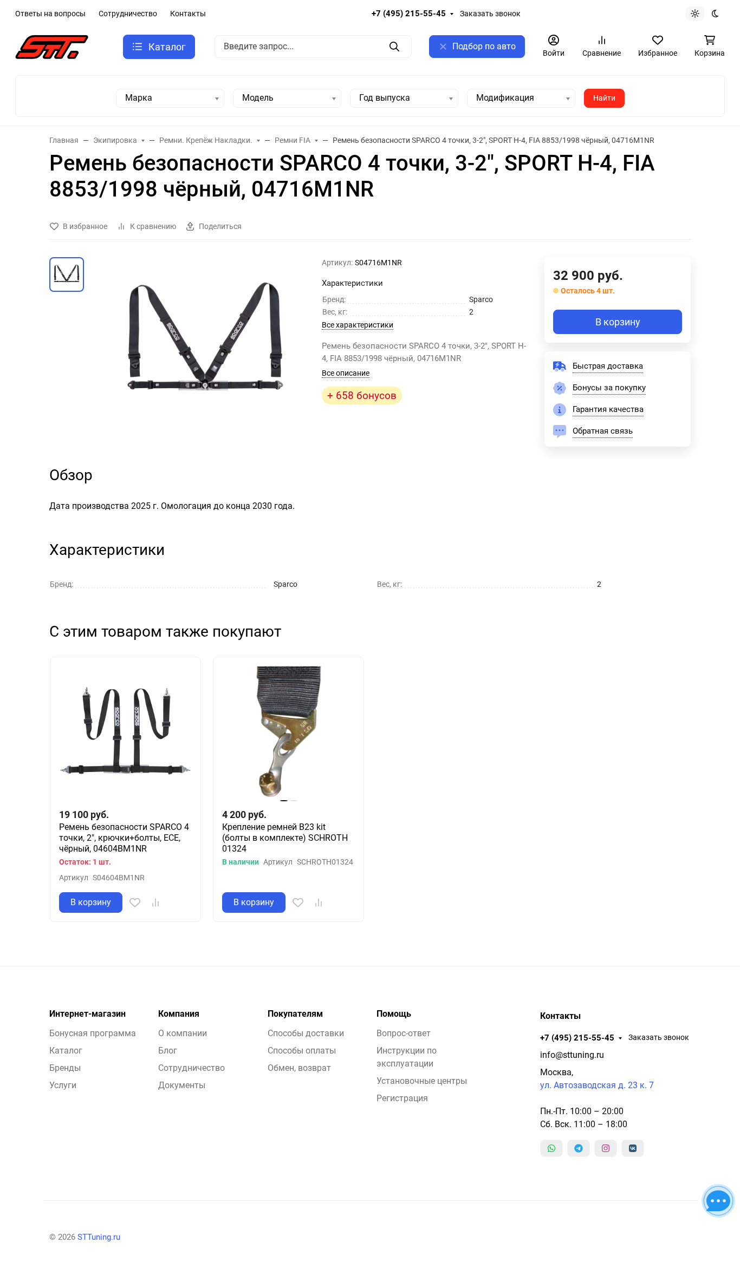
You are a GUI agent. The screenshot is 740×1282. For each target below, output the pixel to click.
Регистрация (402, 1098)
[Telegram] (578, 1148)
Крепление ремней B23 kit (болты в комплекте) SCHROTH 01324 (285, 838)
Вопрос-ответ (404, 1033)
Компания (178, 1014)
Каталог (65, 1050)
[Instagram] (605, 1148)
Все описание (345, 373)
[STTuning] (51, 46)
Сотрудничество (128, 13)
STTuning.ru (98, 1237)
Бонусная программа (92, 1033)
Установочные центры (422, 1081)
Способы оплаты (302, 1050)
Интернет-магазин (87, 1014)
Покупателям (295, 1014)
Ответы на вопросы (50, 13)
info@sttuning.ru (572, 1055)
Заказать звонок (490, 13)
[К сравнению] (155, 902)
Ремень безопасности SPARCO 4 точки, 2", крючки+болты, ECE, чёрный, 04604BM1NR (124, 838)
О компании (182, 1033)
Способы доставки (306, 1033)
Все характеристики (357, 324)
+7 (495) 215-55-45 (409, 13)
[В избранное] (135, 902)
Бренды (65, 1068)
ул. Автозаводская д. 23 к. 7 (597, 1085)
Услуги (62, 1085)
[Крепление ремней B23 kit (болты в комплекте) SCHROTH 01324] (288, 732)
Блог (167, 1050)
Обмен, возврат (299, 1068)
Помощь (394, 1014)
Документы (181, 1085)
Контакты (188, 13)
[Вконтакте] (632, 1148)
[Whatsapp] (551, 1148)
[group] (205, 342)
